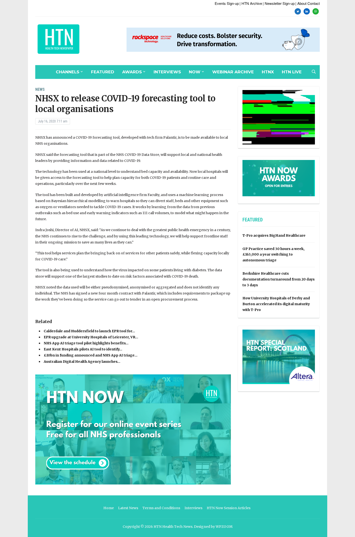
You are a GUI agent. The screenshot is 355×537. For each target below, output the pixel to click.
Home (108, 508)
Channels (67, 71)
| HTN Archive (251, 3)
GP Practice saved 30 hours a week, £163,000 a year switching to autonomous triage (273, 255)
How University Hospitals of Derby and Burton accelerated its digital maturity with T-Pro (276, 304)
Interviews (167, 71)
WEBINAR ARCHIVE (233, 71)
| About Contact (307, 3)
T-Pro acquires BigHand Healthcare (273, 235)
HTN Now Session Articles (228, 508)
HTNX (268, 71)
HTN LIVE (292, 71)
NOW (194, 71)
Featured (102, 71)
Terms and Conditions (161, 508)
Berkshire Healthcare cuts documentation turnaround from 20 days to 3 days (278, 279)
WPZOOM (224, 526)
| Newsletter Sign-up (279, 3)
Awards (132, 71)
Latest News (128, 508)
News (40, 89)
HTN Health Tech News (173, 526)
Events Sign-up (227, 3)
